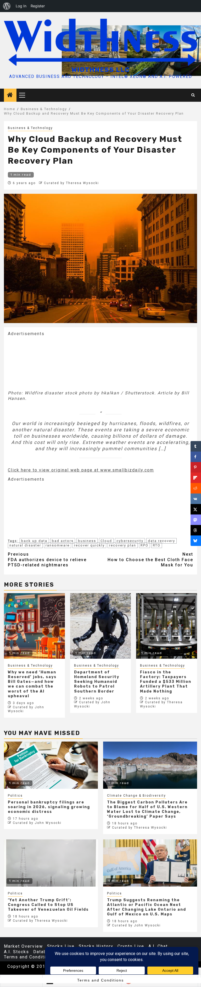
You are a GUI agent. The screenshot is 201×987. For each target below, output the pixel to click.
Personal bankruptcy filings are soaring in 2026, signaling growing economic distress (49, 807)
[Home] (10, 95)
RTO (156, 545)
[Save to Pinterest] (196, 467)
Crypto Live (131, 946)
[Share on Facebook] (196, 457)
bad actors (63, 541)
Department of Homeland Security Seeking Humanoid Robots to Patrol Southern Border (96, 682)
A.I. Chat (158, 946)
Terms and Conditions (29, 956)
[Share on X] (196, 509)
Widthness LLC (100, 69)
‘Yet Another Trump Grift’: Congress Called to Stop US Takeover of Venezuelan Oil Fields (48, 905)
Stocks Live (61, 946)
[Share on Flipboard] (196, 478)
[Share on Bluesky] (196, 540)
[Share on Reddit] (196, 488)
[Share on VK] (196, 499)
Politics (15, 795)
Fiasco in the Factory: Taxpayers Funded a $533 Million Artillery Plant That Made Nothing (165, 682)
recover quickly (89, 545)
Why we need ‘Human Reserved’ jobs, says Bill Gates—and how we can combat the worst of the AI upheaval (32, 684)
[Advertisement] (47, 362)
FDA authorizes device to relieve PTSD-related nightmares (47, 560)
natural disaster (25, 545)
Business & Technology (30, 128)
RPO (144, 545)
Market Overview (23, 946)
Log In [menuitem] (21, 6)
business (87, 541)
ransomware (58, 545)
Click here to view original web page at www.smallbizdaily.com (81, 470)
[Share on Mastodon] (196, 519)
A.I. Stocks (16, 951)
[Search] (193, 95)
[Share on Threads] (196, 530)
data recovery (161, 541)
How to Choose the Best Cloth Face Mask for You (150, 560)
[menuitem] (7, 6)
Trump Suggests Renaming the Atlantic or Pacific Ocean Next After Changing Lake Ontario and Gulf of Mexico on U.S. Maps (146, 907)
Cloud (106, 541)
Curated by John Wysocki (37, 823)
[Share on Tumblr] (196, 446)
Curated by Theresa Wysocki (71, 183)
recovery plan (122, 545)
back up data (34, 541)
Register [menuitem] (38, 6)
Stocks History (96, 946)
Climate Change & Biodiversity (136, 795)
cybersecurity (129, 541)
